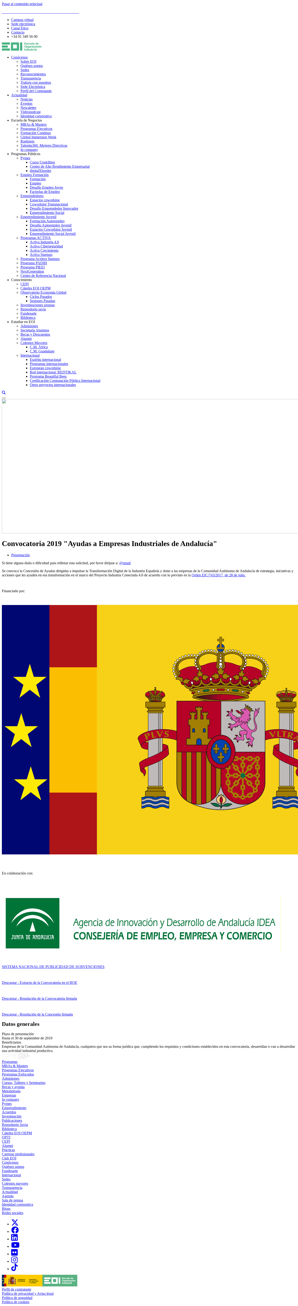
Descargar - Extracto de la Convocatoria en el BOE (39, 983)
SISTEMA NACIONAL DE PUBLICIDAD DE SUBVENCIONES (53, 967)
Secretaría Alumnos (34, 330)
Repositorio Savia (15, 1125)
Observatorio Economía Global (43, 292)
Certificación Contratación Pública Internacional (65, 381)
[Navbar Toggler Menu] (4, 398)
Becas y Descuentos (35, 334)
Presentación (20, 555)
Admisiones (29, 326)
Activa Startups (41, 255)
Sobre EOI (28, 61)
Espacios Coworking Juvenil (51, 229)
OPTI (6, 1137)
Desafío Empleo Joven (46, 187)
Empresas (9, 1095)
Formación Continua (35, 133)
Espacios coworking (45, 200)
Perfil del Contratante (36, 91)
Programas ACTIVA (35, 238)
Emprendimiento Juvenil (38, 217)
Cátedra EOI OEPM (35, 288)
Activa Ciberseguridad (46, 246)
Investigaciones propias (37, 305)
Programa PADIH (33, 263)
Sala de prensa (12, 1200)
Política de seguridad (17, 1298)
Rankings (27, 141)
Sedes (24, 70)
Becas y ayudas (13, 1087)
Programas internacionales (49, 364)
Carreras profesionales (18, 1154)
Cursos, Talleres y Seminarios (23, 1083)
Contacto (17, 32)
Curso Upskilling (42, 162)
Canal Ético (19, 28)
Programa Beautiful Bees (48, 376)
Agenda (8, 1196)
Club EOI (9, 1158)
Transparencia (30, 78)
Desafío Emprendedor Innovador (54, 208)
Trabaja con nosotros (35, 82)
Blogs (6, 1209)
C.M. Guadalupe (42, 351)
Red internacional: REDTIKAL (53, 372)
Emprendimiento (14, 1108)
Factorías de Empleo (45, 192)
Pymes (25, 158)
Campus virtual (22, 20)
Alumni (26, 339)
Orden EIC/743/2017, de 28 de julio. (219, 575)
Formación (38, 179)
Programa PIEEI (32, 267)
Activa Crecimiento (44, 250)
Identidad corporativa (36, 116)
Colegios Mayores (33, 343)
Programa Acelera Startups (40, 259)
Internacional (30, 355)
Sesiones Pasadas (42, 301)
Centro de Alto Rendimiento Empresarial (60, 166)
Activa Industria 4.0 (44, 242)
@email (125, 563)
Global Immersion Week (38, 137)
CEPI (24, 284)
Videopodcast (30, 112)
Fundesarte (28, 313)
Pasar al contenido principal (22, 4)
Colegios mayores (15, 1183)
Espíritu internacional (45, 360)
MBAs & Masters (33, 124)
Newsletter (28, 108)
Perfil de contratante (16, 1289)
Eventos (26, 103)
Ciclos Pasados (41, 297)
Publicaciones (12, 1120)
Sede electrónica (23, 24)
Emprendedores (32, 196)
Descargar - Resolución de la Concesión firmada (37, 1014)
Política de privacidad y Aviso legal (28, 1294)
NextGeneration (32, 271)
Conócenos (19, 57)
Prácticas (8, 1150)
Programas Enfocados (18, 1074)
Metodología (11, 1091)
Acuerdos (9, 1112)
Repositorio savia (33, 309)
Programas (9, 1062)
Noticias (26, 99)
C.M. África (39, 347)
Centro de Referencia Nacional (43, 276)
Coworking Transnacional (49, 204)
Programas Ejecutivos (36, 129)
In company (29, 150)
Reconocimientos (33, 74)
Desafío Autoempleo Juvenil (50, 225)
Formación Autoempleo (47, 221)
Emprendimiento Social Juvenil (53, 234)
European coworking (45, 368)
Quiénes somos (31, 66)
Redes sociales (12, 1213)
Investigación (11, 1116)
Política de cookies (15, 1302)
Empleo (35, 183)
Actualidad (19, 95)
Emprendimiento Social (47, 213)
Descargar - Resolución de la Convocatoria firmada (39, 998)
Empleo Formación (34, 175)
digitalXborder (40, 171)
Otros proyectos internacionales (53, 385)
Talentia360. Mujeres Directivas (43, 145)
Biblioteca (27, 318)
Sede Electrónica (32, 87)
